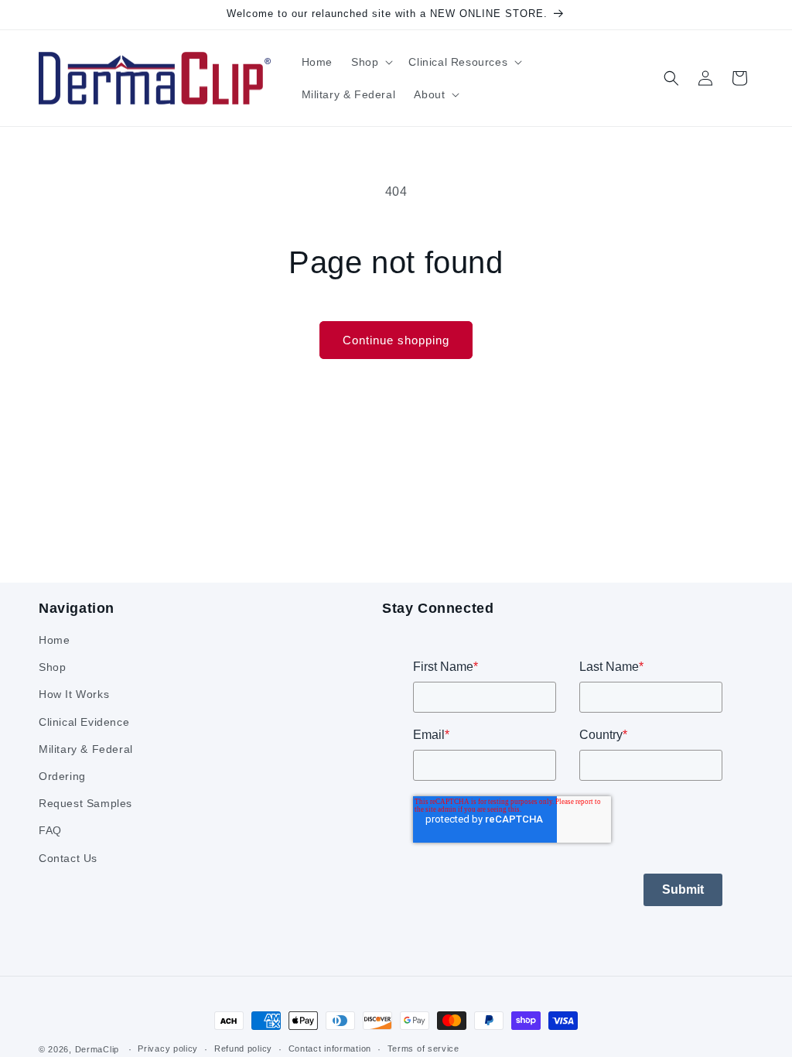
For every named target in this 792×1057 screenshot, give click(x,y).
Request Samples (85, 803)
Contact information (329, 1048)
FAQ (50, 830)
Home (54, 640)
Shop (52, 667)
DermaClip (97, 1049)
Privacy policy (168, 1048)
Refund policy (243, 1048)
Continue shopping (396, 340)
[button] (370, 62)
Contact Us (68, 858)
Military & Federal (86, 749)
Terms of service (423, 1048)
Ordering (62, 776)
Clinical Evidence (84, 722)
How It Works (74, 694)
